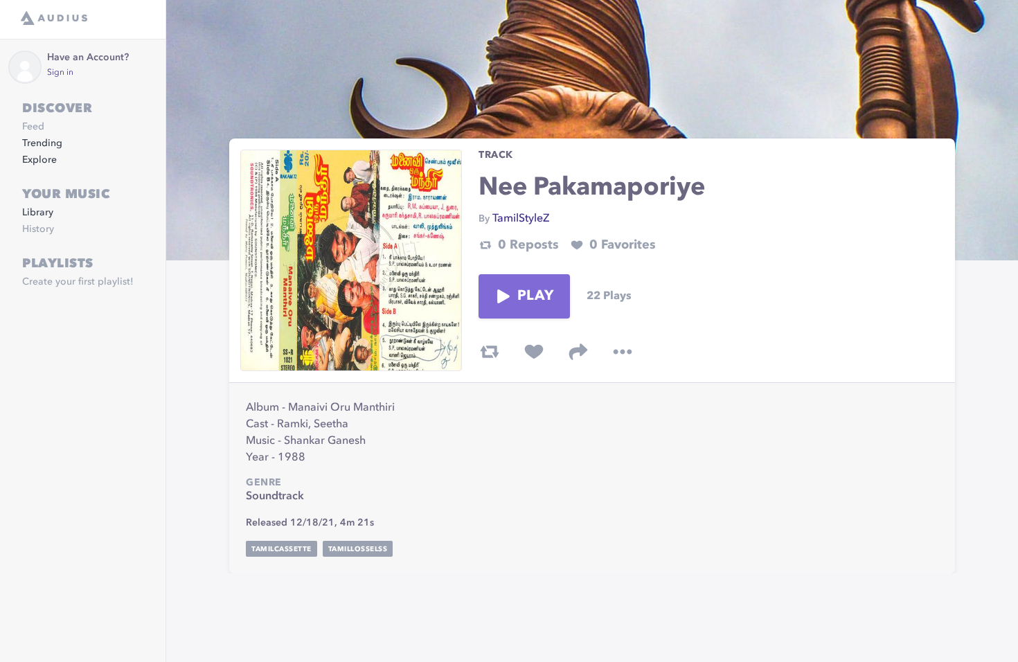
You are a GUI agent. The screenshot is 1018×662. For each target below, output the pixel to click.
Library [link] (37, 212)
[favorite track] (534, 352)
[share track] (578, 352)
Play (535, 296)
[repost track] (490, 352)
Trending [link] (42, 143)
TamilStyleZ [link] (520, 218)
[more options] (622, 352)
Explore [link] (39, 160)
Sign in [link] (60, 73)
